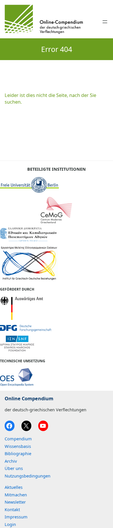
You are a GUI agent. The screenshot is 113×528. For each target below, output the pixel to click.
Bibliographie (18, 453)
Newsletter (15, 502)
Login (10, 524)
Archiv (11, 461)
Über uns (14, 468)
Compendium (18, 438)
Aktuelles (14, 487)
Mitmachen (16, 495)
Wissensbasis (18, 446)
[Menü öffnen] (104, 21)
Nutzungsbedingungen (27, 476)
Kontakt (12, 509)
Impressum (16, 517)
